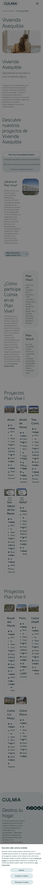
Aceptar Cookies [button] (21, 876)
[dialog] (21, 865)
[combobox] (40, 847)
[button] (21, 869)
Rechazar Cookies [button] (22, 882)
